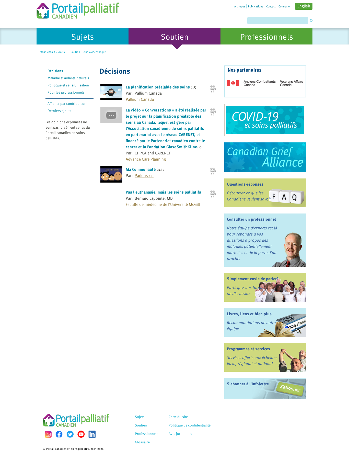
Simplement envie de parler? (253, 279)
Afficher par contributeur (67, 103)
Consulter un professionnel (251, 219)
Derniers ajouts (59, 110)
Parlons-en (144, 175)
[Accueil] (78, 9)
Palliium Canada (140, 99)
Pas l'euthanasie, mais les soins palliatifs (163, 192)
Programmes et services (248, 349)
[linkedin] (92, 434)
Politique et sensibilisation (68, 85)
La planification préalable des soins (158, 87)
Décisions (55, 70)
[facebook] (59, 434)
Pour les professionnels (66, 92)
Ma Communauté (141, 169)
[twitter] (70, 434)
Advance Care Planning (146, 159)
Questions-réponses (245, 184)
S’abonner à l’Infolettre (248, 384)
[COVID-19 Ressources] (265, 120)
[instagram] (48, 434)
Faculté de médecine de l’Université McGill (163, 204)
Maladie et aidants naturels (68, 78)
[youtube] (81, 434)
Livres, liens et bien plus (249, 314)
